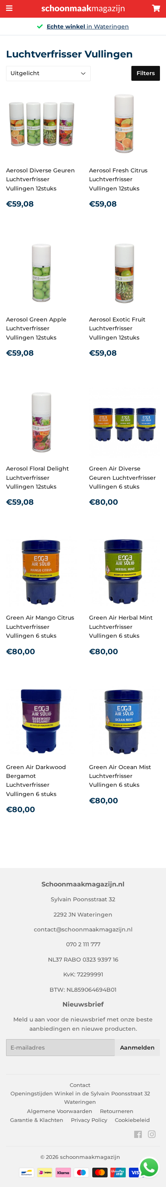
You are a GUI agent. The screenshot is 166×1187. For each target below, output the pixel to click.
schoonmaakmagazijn (90, 1157)
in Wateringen (88, 26)
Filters (146, 73)
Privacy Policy (89, 1120)
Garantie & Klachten (36, 1120)
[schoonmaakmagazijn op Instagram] (152, 1135)
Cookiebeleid (132, 1120)
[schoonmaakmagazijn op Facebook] (138, 1135)
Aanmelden (137, 1047)
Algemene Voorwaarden (59, 1111)
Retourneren (116, 1111)
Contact (80, 1085)
